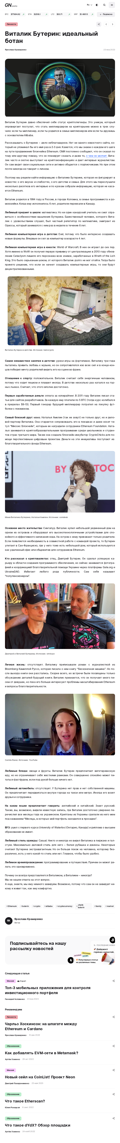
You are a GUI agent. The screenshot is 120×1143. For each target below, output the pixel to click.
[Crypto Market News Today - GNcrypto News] (11, 5)
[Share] (98, 24)
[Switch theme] (97, 5)
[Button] (104, 5)
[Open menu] (112, 5)
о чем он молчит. (96, 156)
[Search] (104, 5)
